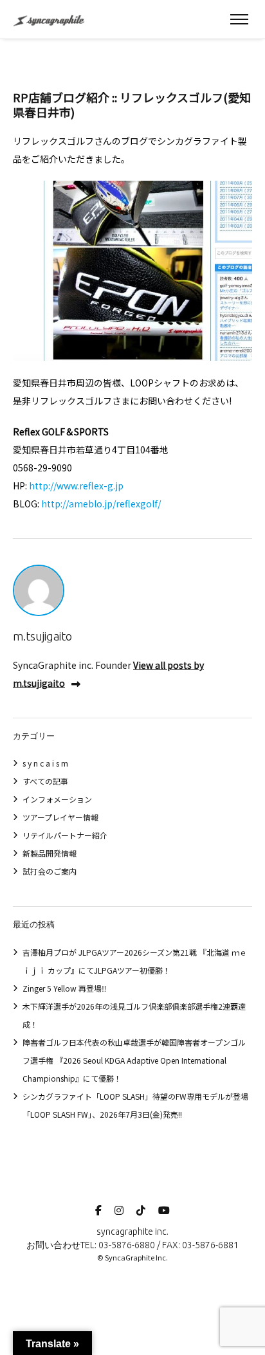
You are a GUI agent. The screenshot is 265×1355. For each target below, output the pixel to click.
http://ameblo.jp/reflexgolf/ (101, 503)
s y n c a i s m (45, 763)
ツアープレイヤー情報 (60, 817)
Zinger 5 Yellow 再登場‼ (64, 988)
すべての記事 (45, 781)
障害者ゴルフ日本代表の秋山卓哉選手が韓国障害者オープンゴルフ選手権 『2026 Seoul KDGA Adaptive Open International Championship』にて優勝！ (134, 1060)
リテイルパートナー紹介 (65, 835)
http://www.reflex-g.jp (76, 485)
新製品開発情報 (50, 853)
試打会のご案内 (50, 871)
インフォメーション (57, 799)
